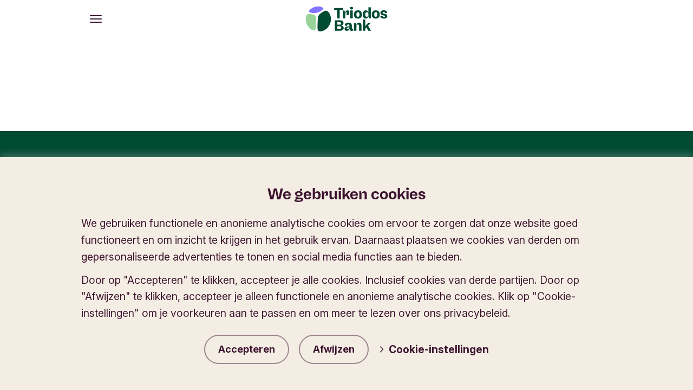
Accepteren (246, 349)
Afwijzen (334, 349)
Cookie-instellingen (439, 349)
